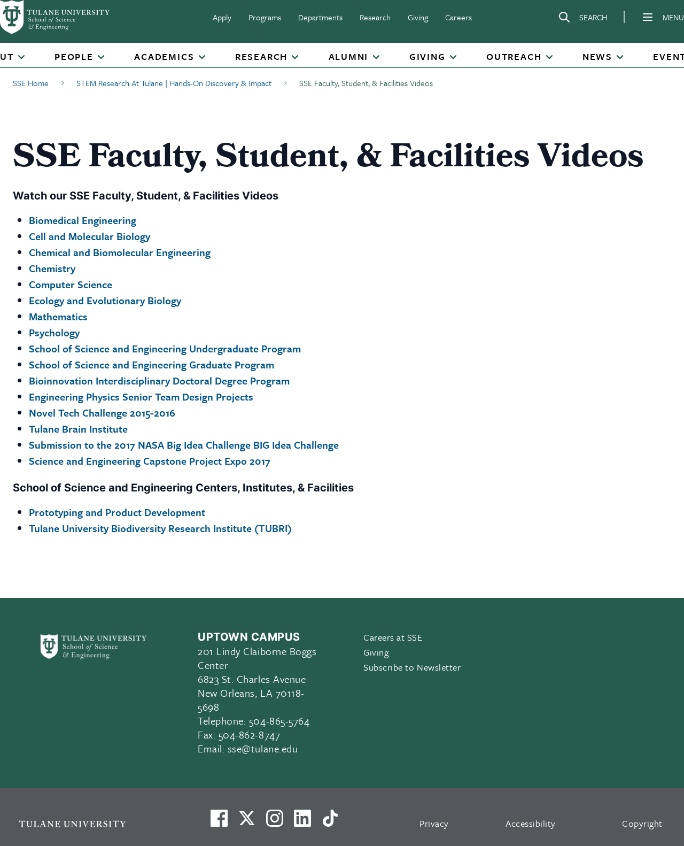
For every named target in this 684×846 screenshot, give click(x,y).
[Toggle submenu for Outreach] (548, 57)
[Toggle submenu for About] (21, 57)
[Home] (55, 17)
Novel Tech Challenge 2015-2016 (102, 412)
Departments (320, 17)
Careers (458, 17)
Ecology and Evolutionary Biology (105, 300)
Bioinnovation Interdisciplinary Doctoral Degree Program (159, 380)
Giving (418, 17)
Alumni (349, 57)
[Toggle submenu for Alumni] (375, 57)
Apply (222, 17)
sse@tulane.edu (263, 748)
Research (375, 17)
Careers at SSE (393, 637)
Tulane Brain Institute (78, 428)
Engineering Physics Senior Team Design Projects (141, 396)
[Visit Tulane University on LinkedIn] (302, 822)
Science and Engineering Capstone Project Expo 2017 (149, 460)
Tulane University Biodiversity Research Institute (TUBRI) (160, 528)
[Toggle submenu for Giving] (453, 57)
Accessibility (531, 823)
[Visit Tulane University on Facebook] (219, 822)
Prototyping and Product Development (117, 512)
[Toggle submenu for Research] (295, 57)
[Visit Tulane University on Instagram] (274, 822)
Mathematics (58, 316)
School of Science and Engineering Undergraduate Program (165, 348)
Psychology (54, 332)
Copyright (642, 823)
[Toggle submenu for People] (101, 57)
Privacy (434, 823)
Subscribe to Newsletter (412, 667)
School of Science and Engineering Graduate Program (151, 364)
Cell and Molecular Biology (89, 236)
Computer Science (70, 284)
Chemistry (52, 268)
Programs (264, 17)
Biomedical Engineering (82, 220)
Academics (164, 57)
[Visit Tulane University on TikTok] (330, 822)
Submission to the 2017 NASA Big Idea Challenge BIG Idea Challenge (184, 444)
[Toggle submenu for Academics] (201, 57)
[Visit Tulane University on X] (247, 822)
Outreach (513, 57)
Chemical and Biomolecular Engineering (120, 252)
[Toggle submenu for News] (620, 57)
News (597, 57)
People (74, 57)
